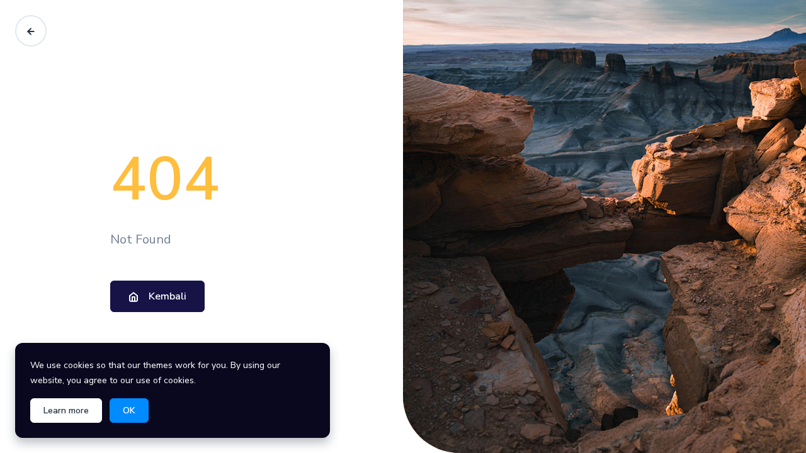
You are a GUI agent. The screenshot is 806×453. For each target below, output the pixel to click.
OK (129, 411)
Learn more (66, 411)
